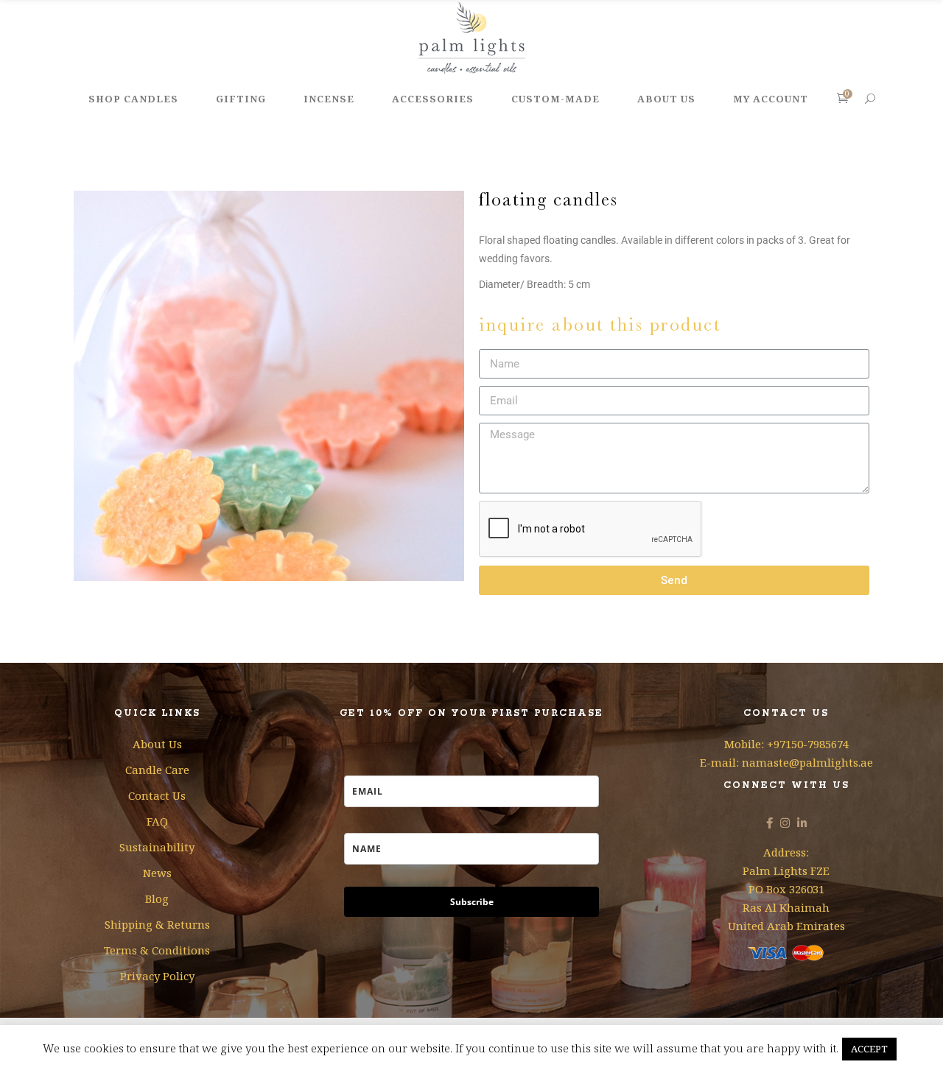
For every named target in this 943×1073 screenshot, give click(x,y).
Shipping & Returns (157, 924)
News (157, 872)
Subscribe (472, 902)
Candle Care (157, 769)
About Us (157, 743)
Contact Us (157, 795)
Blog (157, 898)
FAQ (157, 821)
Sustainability (156, 847)
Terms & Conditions (157, 950)
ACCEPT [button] (869, 1048)
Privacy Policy (157, 975)
